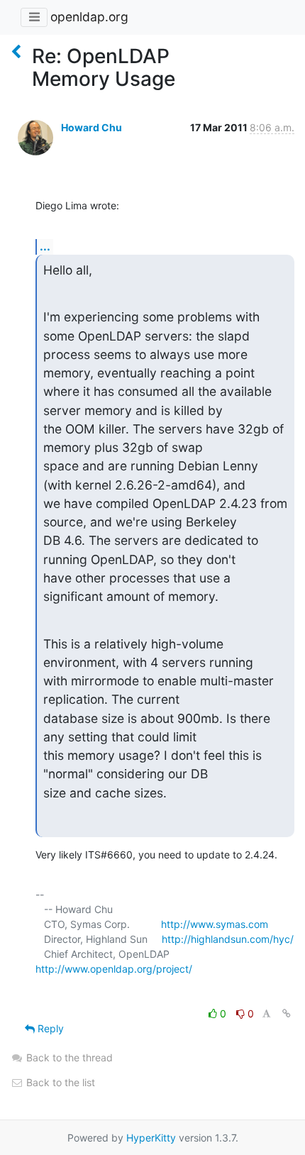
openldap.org (89, 16)
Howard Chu (91, 127)
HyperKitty (151, 1138)
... (45, 246)
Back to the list (59, 1082)
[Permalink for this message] (286, 1013)
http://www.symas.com (214, 924)
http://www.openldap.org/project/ (113, 969)
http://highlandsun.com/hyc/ (228, 939)
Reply (49, 1028)
